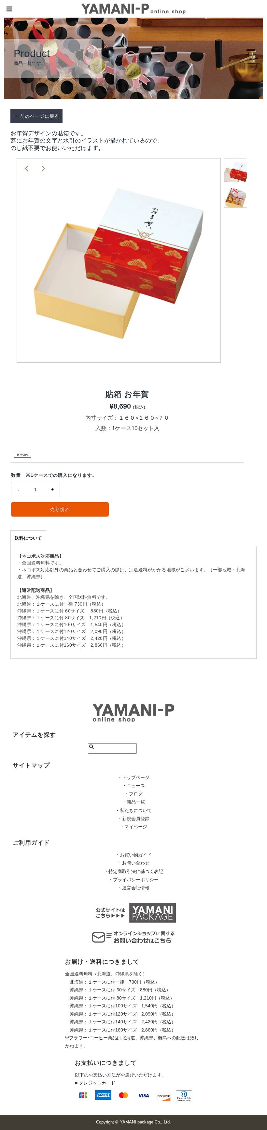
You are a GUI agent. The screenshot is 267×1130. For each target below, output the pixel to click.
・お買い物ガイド (133, 854)
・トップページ (133, 777)
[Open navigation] (9, 9)
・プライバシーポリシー (133, 879)
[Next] (43, 168)
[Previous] (27, 168)
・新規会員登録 (133, 818)
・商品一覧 (133, 802)
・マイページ (133, 826)
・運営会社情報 (133, 887)
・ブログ (133, 793)
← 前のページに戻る (36, 116)
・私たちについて (133, 810)
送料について (28, 538)
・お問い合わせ (133, 863)
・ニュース (133, 785)
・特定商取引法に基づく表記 (133, 871)
